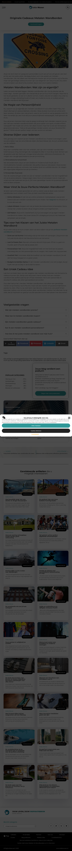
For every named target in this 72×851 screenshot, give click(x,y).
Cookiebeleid (35, 434)
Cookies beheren (36, 431)
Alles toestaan (36, 425)
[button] (69, 418)
